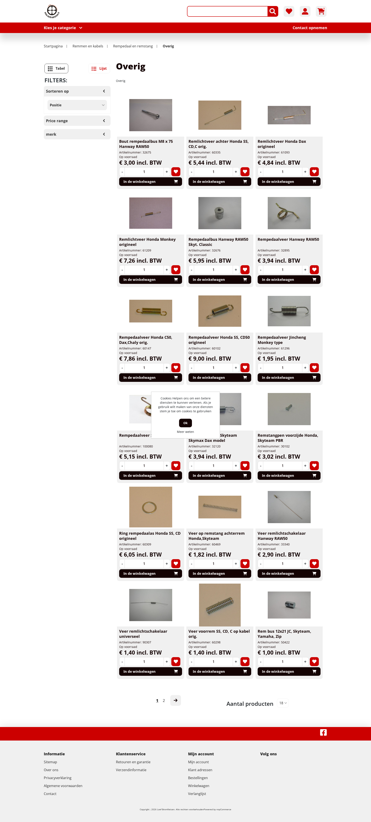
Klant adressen (200, 770)
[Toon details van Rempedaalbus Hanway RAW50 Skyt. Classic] (219, 213)
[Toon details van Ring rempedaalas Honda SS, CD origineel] (150, 507)
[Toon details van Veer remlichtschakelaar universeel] (150, 605)
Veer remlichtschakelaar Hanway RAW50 (282, 536)
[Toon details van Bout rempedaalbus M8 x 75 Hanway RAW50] (150, 115)
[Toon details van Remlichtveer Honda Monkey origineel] (150, 213)
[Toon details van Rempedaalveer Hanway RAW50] (289, 213)
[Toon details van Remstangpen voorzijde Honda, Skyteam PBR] (289, 409)
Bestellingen (198, 777)
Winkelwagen (198, 785)
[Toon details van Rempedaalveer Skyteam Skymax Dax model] (219, 409)
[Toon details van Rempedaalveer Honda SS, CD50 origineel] (219, 311)
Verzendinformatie (131, 770)
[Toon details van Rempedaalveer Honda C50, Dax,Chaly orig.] (150, 311)
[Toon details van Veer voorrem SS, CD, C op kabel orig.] (219, 605)
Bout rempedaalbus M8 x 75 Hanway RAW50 (146, 144)
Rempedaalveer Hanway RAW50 (288, 239)
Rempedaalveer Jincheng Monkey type (282, 340)
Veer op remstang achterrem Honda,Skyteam (217, 536)
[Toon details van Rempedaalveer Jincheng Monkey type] (289, 311)
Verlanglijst (197, 793)
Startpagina (53, 46)
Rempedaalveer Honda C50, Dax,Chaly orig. (145, 340)
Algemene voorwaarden (63, 785)
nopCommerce (223, 809)
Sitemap (50, 762)
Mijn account (198, 762)
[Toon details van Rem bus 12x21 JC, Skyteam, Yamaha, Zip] (289, 605)
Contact (50, 793)
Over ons (51, 770)
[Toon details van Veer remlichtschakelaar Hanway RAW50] (289, 507)
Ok (185, 423)
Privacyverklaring (57, 777)
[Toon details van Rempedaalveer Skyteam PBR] (150, 409)
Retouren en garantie (133, 762)
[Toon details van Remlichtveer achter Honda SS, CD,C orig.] (219, 115)
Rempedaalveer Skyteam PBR (147, 435)
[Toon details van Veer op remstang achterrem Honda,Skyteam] (219, 507)
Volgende (175, 700)
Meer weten (185, 432)
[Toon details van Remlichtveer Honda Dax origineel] (289, 115)
